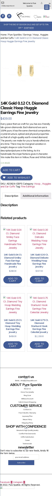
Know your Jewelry (27, 392)
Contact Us (27, 409)
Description (11, 195)
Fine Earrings (28, 186)
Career (27, 440)
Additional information (36, 195)
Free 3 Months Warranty (27, 413)
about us (27, 389)
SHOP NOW (29, 28)
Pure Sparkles (15, 34)
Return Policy (27, 419)
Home (4, 34)
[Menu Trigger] (46, 7)
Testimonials (27, 444)
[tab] (11, 196)
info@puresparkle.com (29, 381)
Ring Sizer (27, 395)
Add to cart (11, 170)
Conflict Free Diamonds (27, 434)
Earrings (27, 34)
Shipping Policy (27, 423)
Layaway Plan (27, 416)
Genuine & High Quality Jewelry (27, 430)
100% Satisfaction (27, 437)
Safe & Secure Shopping (27, 402)
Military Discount (27, 399)
